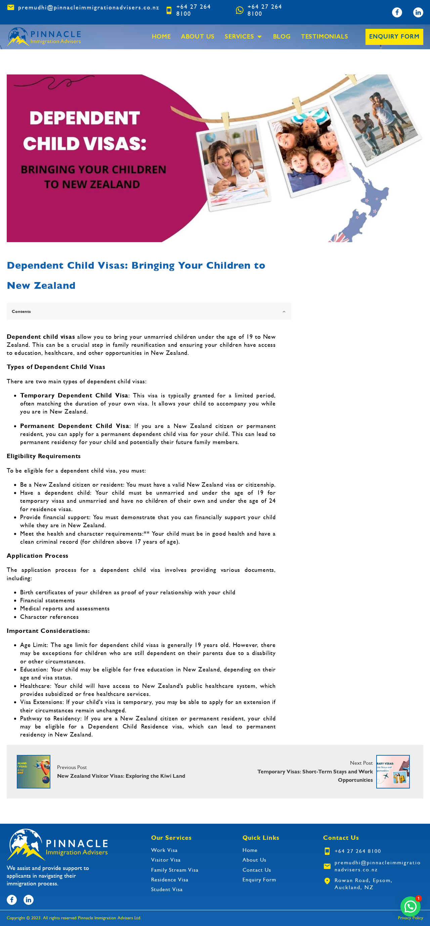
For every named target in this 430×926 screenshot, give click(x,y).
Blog (282, 36)
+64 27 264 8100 (193, 10)
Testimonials (324, 36)
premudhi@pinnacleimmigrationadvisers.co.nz (89, 7)
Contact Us (257, 870)
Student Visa (167, 889)
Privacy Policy (410, 917)
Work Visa (164, 850)
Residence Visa (169, 880)
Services (239, 36)
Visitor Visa (166, 860)
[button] (410, 906)
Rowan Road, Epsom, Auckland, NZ (364, 883)
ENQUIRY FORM (394, 36)
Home (161, 36)
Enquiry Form (259, 880)
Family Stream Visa (175, 870)
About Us (198, 36)
